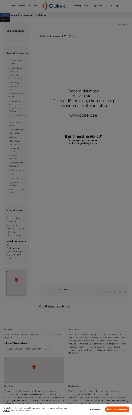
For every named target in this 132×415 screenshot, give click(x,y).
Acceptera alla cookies (118, 409)
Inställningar (95, 409)
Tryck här (6, 410)
